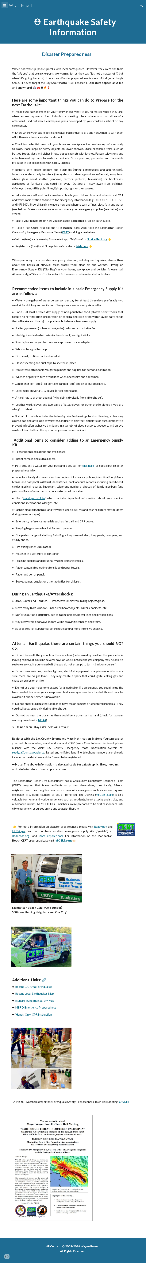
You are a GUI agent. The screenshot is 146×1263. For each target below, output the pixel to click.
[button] (4, 5)
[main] (73, 27)
